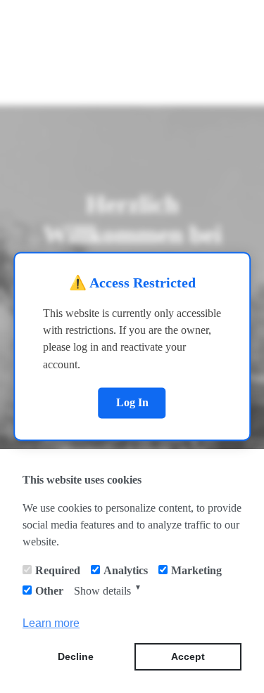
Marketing (196, 570)
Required (57, 570)
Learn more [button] (51, 623)
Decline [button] (76, 656)
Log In (132, 402)
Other (49, 591)
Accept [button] (188, 656)
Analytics (125, 570)
